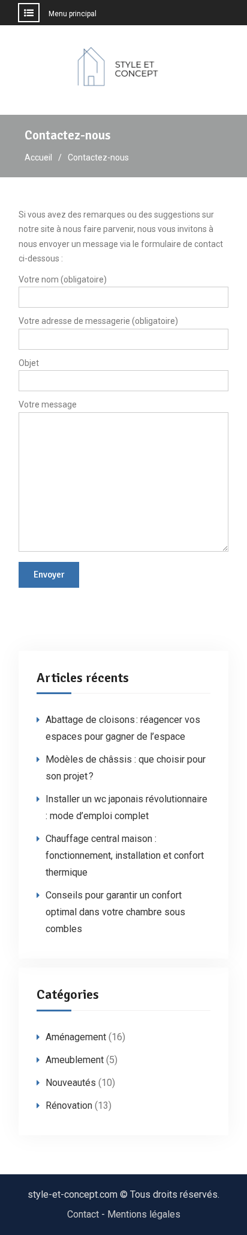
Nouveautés (71, 1082)
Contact (83, 1214)
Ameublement (75, 1060)
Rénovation (69, 1105)
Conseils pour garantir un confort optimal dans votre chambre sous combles (115, 912)
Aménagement (76, 1037)
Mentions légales (143, 1214)
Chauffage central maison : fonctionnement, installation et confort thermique (125, 855)
